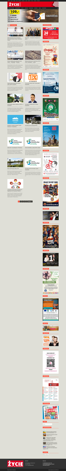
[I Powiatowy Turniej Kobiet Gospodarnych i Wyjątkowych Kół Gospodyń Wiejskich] (15, 183)
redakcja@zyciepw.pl (30, 465)
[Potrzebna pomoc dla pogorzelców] (33, 119)
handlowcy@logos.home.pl (49, 464)
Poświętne (38, 0)
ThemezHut (14, 469)
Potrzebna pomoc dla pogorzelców (31, 125)
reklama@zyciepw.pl (46, 465)
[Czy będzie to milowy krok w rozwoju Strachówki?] (33, 98)
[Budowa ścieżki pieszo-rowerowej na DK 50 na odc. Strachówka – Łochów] (33, 55)
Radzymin (19, 0)
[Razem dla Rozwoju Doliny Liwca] (15, 162)
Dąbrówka (23, 0)
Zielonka (35, 0)
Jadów (26, 0)
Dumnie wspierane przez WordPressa (53, 469)
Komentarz (21, 41)
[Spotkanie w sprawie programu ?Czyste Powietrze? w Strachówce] (15, 119)
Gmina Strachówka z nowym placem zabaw (32, 147)
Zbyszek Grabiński (32, 63)
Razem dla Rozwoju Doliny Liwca (13, 168)
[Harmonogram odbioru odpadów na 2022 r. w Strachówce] (15, 98)
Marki (17, 0)
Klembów (29, 0)
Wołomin (9, 0)
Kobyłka (14, 0)
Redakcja (14, 63)
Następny (29, 201)
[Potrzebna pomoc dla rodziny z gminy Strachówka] (33, 162)
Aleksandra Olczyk (15, 41)
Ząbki (11, 0)
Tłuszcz (32, 0)
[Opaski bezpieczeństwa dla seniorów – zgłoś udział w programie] (15, 77)
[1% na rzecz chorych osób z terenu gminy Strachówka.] (33, 77)
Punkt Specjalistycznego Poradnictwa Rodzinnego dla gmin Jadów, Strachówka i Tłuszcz (14, 39)
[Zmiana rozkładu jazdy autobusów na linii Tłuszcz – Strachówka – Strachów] (15, 55)
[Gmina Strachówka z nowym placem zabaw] (33, 141)
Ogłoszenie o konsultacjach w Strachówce (14, 147)
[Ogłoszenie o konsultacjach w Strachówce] (15, 141)
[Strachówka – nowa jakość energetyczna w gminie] (33, 31)
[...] (11, 47)
